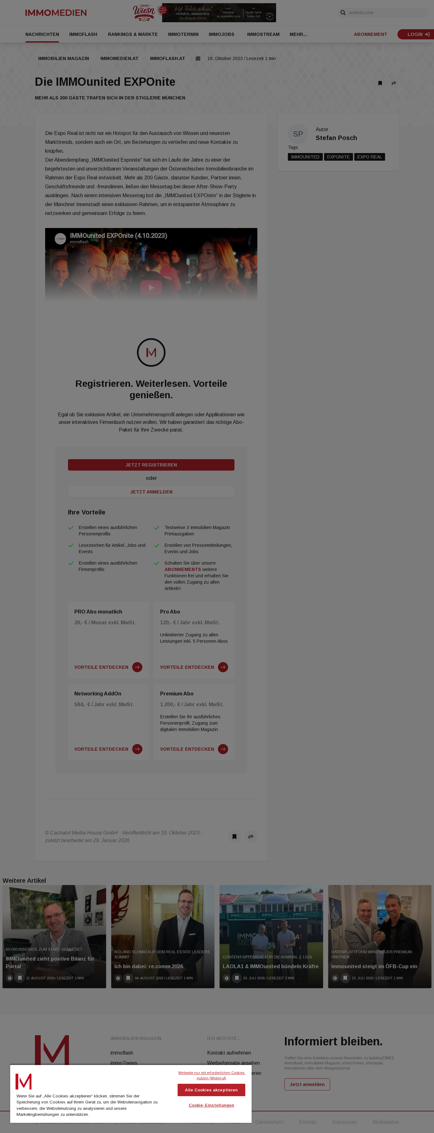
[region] (131, 1093)
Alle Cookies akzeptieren (211, 1090)
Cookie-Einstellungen (211, 1105)
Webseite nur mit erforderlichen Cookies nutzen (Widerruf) (211, 1075)
